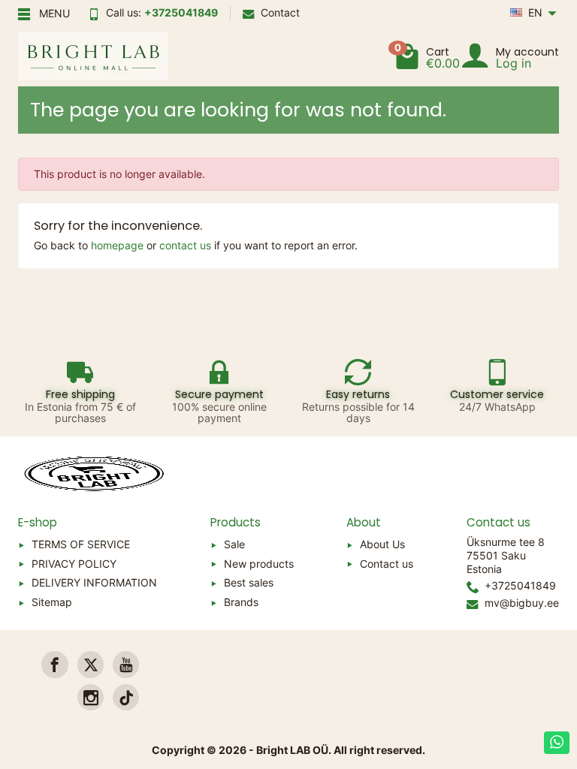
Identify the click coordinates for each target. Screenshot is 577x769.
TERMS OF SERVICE (81, 544)
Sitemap (52, 602)
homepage (117, 245)
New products (259, 563)
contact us (185, 245)
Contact (280, 12)
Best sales (248, 582)
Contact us (386, 563)
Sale (234, 544)
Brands (241, 602)
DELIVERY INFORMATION (94, 582)
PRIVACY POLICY (74, 563)
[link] (54, 664)
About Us (382, 544)
